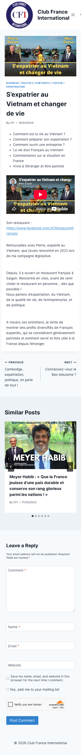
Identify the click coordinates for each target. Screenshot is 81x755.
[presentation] (40, 445)
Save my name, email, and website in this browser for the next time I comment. (40, 678)
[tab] (33, 516)
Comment (17, 570)
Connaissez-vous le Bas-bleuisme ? (60, 369)
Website (14, 665)
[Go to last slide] (11, 467)
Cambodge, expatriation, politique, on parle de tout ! (19, 374)
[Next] (70, 467)
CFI (12, 122)
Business (12, 82)
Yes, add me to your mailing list (34, 689)
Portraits (42, 82)
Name (14, 627)
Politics (27, 82)
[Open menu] (73, 15)
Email (13, 646)
